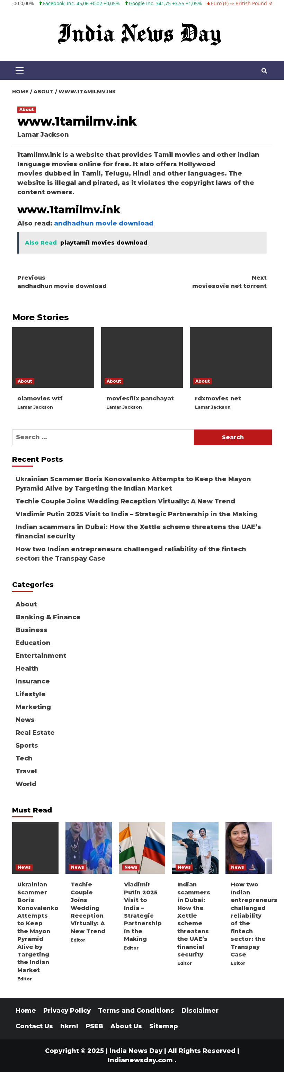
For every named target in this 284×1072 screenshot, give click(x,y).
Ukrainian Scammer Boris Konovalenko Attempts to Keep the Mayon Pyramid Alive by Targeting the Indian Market (133, 483)
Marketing (33, 707)
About (26, 109)
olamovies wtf (40, 398)
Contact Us (34, 1026)
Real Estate (35, 733)
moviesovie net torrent (229, 281)
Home (26, 1010)
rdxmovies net (218, 398)
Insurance (33, 681)
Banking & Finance (48, 617)
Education (33, 643)
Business (31, 630)
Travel (26, 771)
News (25, 720)
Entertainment (41, 656)
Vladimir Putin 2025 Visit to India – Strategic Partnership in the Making (137, 514)
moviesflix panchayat (140, 398)
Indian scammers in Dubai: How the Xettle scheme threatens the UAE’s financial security (138, 531)
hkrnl (69, 1026)
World (26, 784)
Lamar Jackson (43, 134)
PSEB (94, 1026)
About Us (126, 1026)
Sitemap (163, 1026)
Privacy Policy (67, 1010)
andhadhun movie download (103, 223)
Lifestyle (31, 694)
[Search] (264, 71)
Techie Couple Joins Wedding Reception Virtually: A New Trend (125, 501)
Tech (24, 758)
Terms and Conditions (136, 1010)
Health (27, 668)
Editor (24, 978)
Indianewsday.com (140, 1060)
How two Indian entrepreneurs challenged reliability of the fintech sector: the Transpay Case (131, 553)
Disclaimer (200, 1010)
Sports (27, 745)
